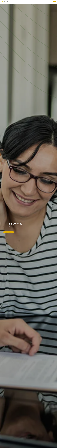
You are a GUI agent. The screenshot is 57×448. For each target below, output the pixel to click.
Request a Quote (8, 232)
